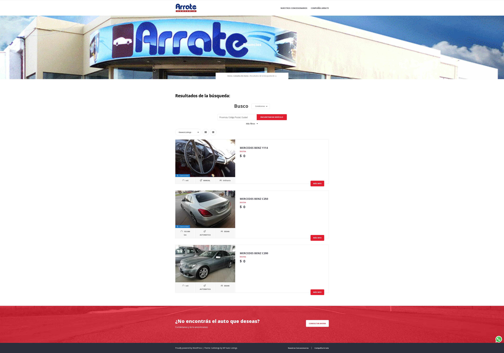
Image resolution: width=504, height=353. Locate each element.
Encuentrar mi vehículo (271, 117)
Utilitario (227, 180)
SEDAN (226, 231)
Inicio (229, 76)
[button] (260, 106)
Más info (317, 183)
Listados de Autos (241, 76)
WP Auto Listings (230, 348)
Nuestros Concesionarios (294, 8)
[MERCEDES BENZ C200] (205, 263)
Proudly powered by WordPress (189, 348)
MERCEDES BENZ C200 (254, 253)
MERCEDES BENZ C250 (254, 199)
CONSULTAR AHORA (317, 323)
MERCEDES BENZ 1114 (254, 148)
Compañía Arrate (320, 8)
